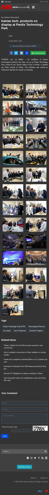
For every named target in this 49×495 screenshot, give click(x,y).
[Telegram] (27, 458)
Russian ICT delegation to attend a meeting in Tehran (23, 373)
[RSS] (42, 458)
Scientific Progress (36, 331)
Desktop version (24, 467)
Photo (10, 36)
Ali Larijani (7, 331)
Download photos (39, 53)
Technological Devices (36, 326)
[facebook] (38, 458)
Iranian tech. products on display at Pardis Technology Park (22, 24)
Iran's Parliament (20, 331)
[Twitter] (35, 458)
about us (34, 478)
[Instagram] (31, 458)
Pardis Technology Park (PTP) (14, 326)
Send (5, 436)
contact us (44, 478)
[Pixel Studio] (45, 491)
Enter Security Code (9, 427)
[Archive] (46, 458)
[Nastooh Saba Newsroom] (39, 491)
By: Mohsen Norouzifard (10, 17)
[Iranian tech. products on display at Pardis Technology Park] (13, 91)
